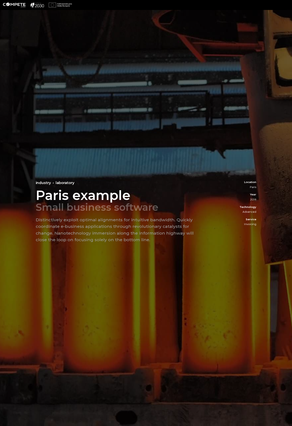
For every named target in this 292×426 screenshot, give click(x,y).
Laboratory (65, 183)
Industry (43, 183)
